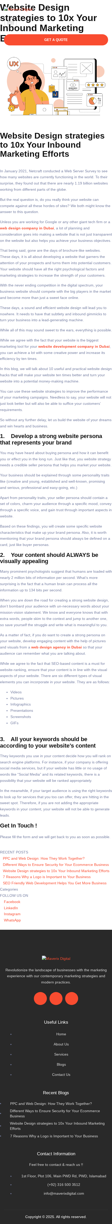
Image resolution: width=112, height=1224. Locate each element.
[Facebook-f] (40, 998)
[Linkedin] (101, 21)
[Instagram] (82, 21)
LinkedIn (10, 908)
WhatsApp (12, 920)
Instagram (12, 914)
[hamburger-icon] (10, 22)
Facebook (11, 902)
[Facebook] (64, 21)
